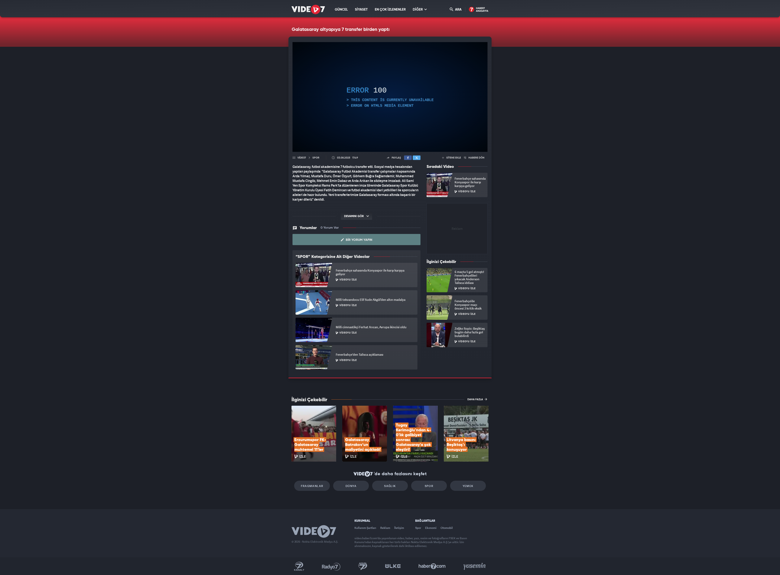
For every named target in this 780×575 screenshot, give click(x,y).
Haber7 (432, 566)
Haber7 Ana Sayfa (479, 10)
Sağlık (390, 486)
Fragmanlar (312, 486)
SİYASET (361, 9)
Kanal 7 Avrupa (362, 566)
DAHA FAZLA (475, 399)
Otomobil (447, 528)
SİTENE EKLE (453, 158)
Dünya (351, 486)
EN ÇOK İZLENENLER (390, 9)
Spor (429, 486)
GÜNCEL (341, 9)
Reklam (385, 528)
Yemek (468, 486)
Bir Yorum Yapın (358, 240)
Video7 (301, 158)
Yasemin (475, 566)
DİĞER (418, 9)
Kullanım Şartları (365, 528)
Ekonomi (431, 528)
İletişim (399, 528)
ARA (458, 9)
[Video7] (308, 9)
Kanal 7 (299, 566)
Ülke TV (393, 566)
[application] (390, 97)
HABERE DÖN (476, 158)
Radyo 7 (331, 566)
